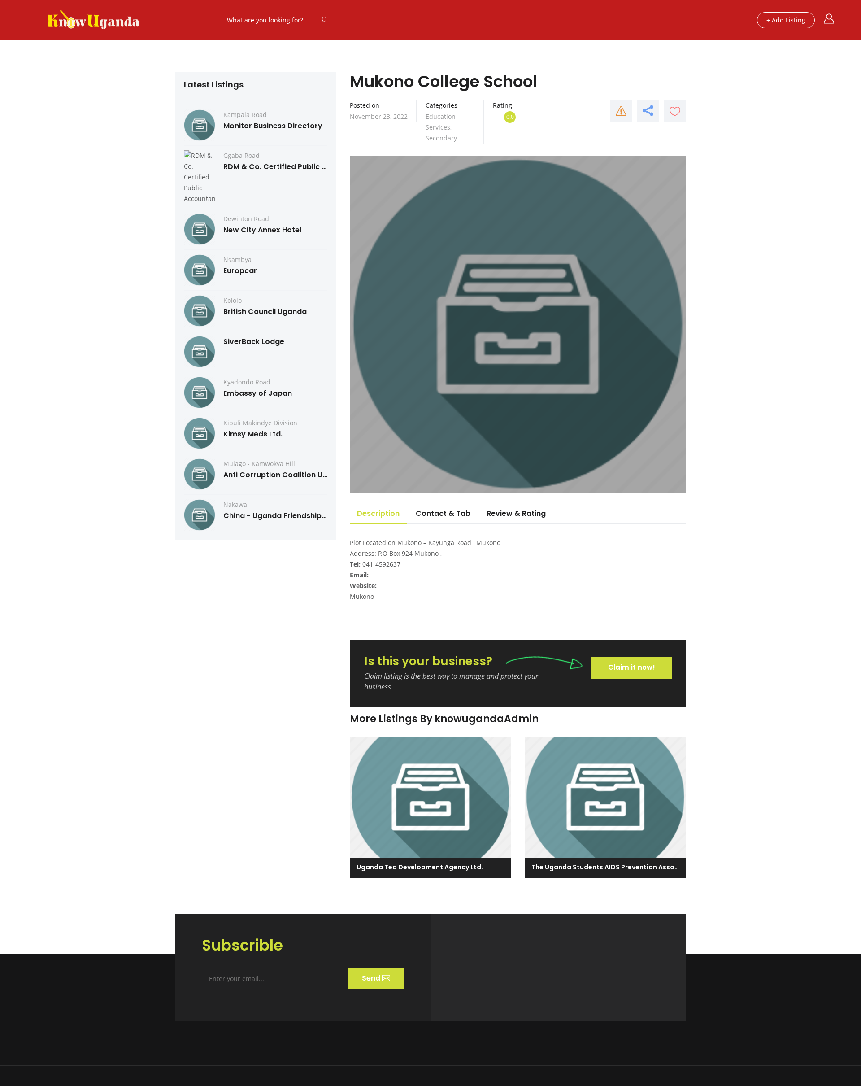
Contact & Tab (443, 513)
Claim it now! (631, 667)
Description (378, 513)
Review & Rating (516, 513)
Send (372, 978)
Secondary (441, 138)
